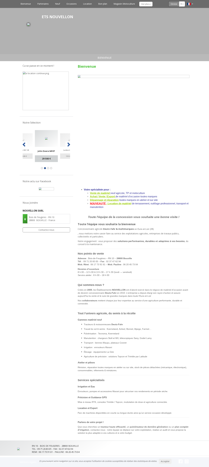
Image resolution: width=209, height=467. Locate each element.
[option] (29, 146)
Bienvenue (26, 3)
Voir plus (145, 4)
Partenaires (43, 3)
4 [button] (51, 168)
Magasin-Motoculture (124, 3)
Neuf (57, 3)
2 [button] (45, 168)
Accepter (165, 461)
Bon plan (102, 3)
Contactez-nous (46, 229)
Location (87, 3)
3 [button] (48, 168)
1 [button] (42, 168)
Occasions (71, 3)
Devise (174, 3)
